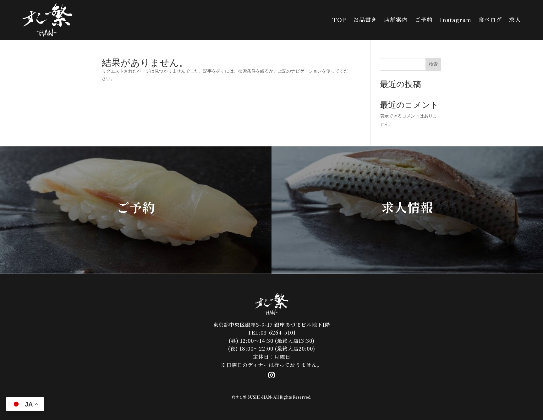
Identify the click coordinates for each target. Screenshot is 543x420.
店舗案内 (396, 20)
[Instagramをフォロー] (271, 375)
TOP (339, 20)
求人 (515, 20)
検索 (433, 64)
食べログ (490, 20)
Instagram (455, 20)
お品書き (365, 20)
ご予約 (424, 20)
